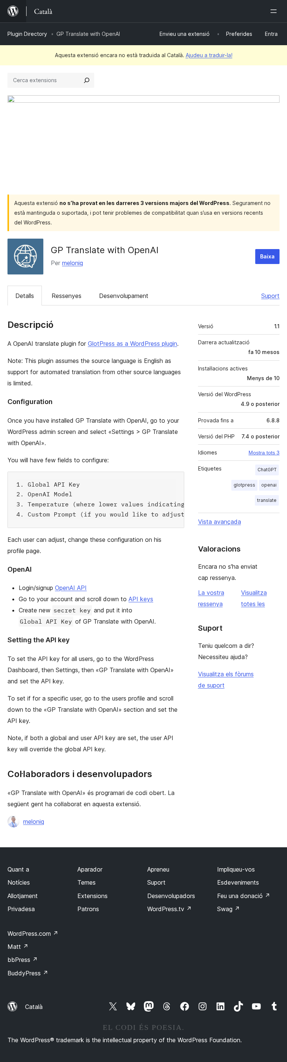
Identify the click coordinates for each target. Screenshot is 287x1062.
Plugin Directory (27, 34)
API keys (141, 599)
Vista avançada (219, 521)
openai (269, 485)
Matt (17, 946)
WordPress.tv (169, 909)
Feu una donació (243, 896)
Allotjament (22, 896)
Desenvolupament (123, 295)
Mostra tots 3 (264, 453)
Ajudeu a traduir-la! (209, 55)
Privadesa (21, 909)
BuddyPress (27, 973)
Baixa (267, 256)
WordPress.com (32, 933)
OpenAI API (71, 587)
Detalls (24, 295)
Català (34, 1006)
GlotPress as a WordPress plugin (132, 343)
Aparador (89, 869)
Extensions (92, 896)
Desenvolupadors (171, 896)
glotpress (244, 485)
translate (267, 500)
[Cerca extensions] (86, 80)
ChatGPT (267, 469)
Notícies (18, 882)
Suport (270, 295)
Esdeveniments (238, 882)
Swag (228, 909)
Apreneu (158, 869)
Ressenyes (66, 295)
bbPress (22, 959)
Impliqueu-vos (236, 869)
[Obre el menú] (275, 11)
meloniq (72, 263)
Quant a (18, 869)
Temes (86, 882)
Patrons (88, 909)
